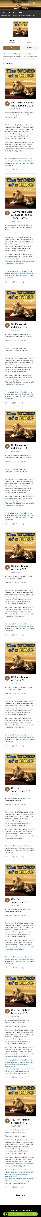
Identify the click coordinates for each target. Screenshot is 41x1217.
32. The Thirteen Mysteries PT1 (20, 1011)
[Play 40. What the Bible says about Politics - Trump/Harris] (7, 213)
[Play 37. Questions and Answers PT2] (7, 567)
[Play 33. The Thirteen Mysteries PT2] (7, 1120)
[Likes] (6, 169)
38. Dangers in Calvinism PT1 (19, 447)
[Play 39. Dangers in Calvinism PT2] (7, 325)
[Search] (34, 3)
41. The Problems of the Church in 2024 (22, 104)
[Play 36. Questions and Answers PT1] (7, 678)
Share (13, 48)
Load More (20, 1195)
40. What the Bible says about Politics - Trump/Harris (22, 214)
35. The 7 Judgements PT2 (20, 789)
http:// (13, 161)
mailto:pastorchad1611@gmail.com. (16, 1056)
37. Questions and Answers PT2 (21, 568)
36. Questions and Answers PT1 (21, 678)
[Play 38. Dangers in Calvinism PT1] (7, 446)
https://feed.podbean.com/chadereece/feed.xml (19, 15)
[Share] (23, 169)
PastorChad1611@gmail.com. (14, 151)
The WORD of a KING (11, 12)
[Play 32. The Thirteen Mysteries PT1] (7, 1011)
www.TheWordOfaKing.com (24, 161)
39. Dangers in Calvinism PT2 (19, 326)
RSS (30, 48)
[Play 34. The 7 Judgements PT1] (7, 900)
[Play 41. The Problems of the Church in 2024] (7, 103)
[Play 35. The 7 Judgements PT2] (7, 789)
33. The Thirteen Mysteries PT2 (20, 1121)
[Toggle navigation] (38, 3)
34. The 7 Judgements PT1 (20, 900)
